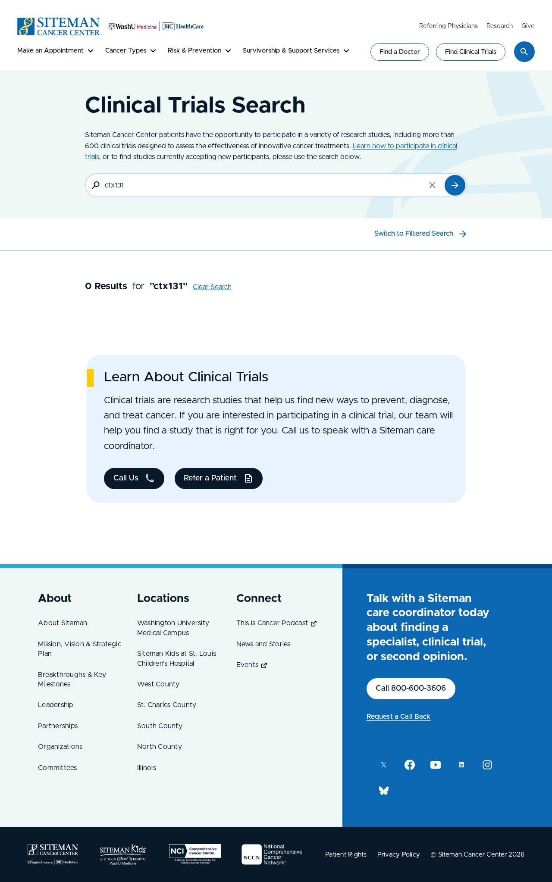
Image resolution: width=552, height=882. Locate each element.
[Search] (455, 185)
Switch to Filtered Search (413, 233)
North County (159, 746)
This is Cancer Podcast (272, 623)
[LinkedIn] (461, 764)
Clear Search (212, 287)
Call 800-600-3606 (411, 688)
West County (158, 684)
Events (247, 664)
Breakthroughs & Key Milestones (72, 679)
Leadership (56, 704)
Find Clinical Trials (470, 52)
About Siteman (62, 623)
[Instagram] (487, 764)
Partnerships (58, 726)
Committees (57, 767)
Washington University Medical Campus (173, 628)
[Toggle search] (524, 51)
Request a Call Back (399, 716)
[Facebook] (409, 764)
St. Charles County (167, 704)
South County (159, 726)
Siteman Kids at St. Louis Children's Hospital (176, 658)
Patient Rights (346, 854)
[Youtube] (435, 764)
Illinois (146, 767)
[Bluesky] (383, 790)
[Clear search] (432, 185)
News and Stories (263, 644)
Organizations (60, 746)
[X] (383, 764)
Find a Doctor (400, 52)
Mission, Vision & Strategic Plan (79, 649)
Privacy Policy (398, 854)
